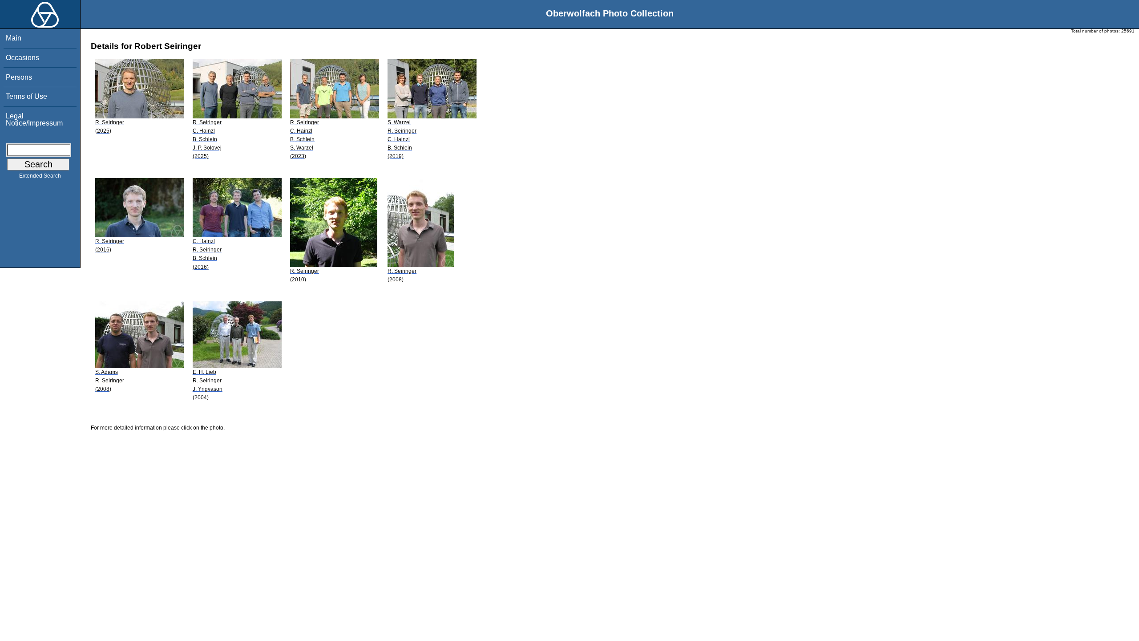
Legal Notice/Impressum (34, 119)
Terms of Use (26, 96)
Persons (19, 77)
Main (13, 38)
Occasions (22, 57)
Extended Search (40, 176)
